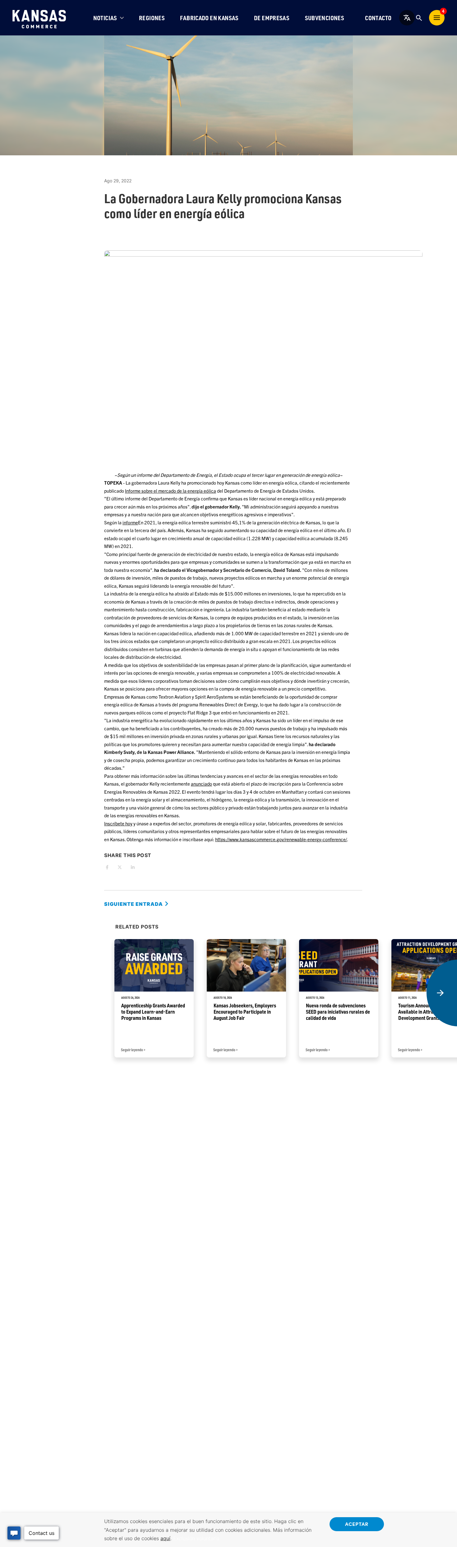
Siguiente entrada (134, 904)
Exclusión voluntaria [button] (196, 1538)
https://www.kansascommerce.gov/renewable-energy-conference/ (281, 839)
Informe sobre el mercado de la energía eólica (170, 491)
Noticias (105, 18)
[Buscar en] (419, 17)
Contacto (378, 18)
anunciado (201, 784)
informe (130, 522)
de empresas (271, 18)
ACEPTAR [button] (356, 1523)
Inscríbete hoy (118, 823)
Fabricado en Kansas (209, 18)
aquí (165, 1538)
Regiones (152, 18)
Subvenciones (324, 18)
